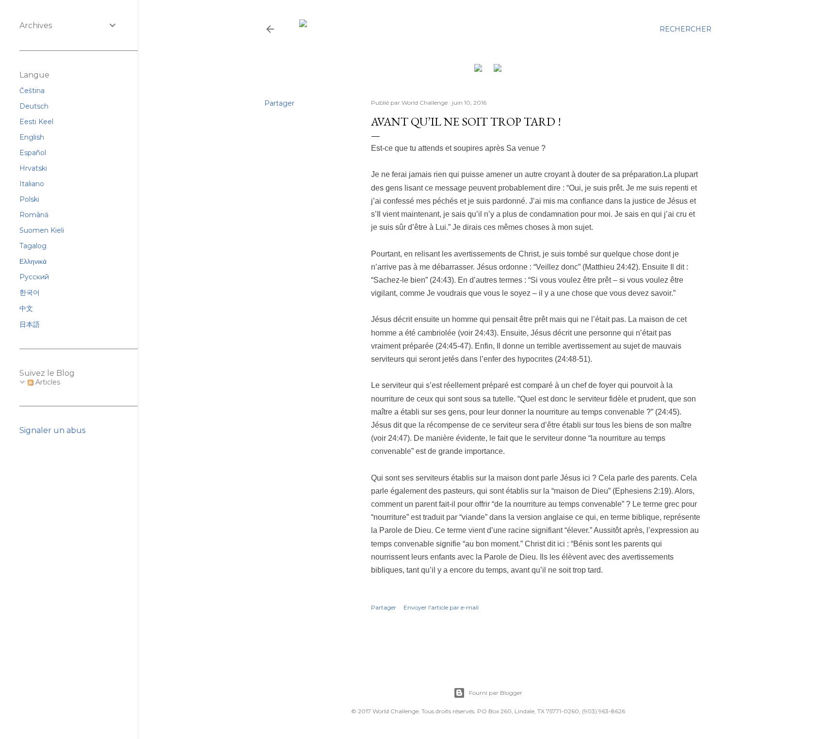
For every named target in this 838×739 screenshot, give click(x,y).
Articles (46, 382)
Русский (34, 277)
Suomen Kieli (41, 230)
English (31, 137)
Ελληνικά (33, 261)
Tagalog (33, 245)
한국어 (29, 292)
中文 (26, 308)
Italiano (31, 183)
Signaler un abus (52, 430)
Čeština (32, 90)
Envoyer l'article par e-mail (441, 607)
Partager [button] (279, 103)
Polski (29, 199)
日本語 (29, 324)
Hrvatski (33, 168)
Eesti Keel (36, 121)
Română (33, 214)
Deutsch (33, 106)
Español (32, 152)
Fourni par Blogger (495, 692)
